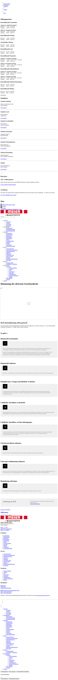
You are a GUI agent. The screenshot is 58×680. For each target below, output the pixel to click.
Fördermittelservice (10, 251)
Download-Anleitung (35, 503)
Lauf (10, 270)
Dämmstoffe (9, 238)
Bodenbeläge (9, 237)
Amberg (11, 269)
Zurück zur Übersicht (5, 509)
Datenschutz (3, 586)
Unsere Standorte (13, 268)
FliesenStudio (9, 228)
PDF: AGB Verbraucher (6, 593)
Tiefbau (8, 243)
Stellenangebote (9, 262)
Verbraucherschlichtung (6, 588)
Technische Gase (10, 255)
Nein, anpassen (12, 671)
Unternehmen (6, 653)
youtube (5, 280)
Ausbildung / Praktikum (11, 264)
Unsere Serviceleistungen (12, 250)
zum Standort (4, 107)
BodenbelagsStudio (10, 229)
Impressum (3, 585)
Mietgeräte (8, 253)
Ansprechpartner (10, 248)
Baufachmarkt (9, 234)
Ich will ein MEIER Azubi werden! (8, 195)
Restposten (8, 225)
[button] (1, 218)
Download (8, 260)
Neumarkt (11, 273)
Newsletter (8, 224)
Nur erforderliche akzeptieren (23, 671)
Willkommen (4, 512)
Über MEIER (9, 278)
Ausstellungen (6, 615)
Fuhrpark (8, 252)
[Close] (1, 677)
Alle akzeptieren (4, 671)
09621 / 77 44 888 (5, 530)
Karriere (5, 649)
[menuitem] (8, 204)
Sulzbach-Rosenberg (13, 275)
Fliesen (7, 239)
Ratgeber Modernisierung (12, 259)
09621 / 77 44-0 (4, 527)
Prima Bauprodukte (10, 246)
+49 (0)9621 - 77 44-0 (17, 209)
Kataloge (8, 257)
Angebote (8, 221)
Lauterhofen (11, 271)
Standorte (8, 266)
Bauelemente (9, 233)
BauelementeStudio (10, 230)
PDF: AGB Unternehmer (6, 591)
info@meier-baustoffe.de (6, 209)
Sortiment (5, 620)
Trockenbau (9, 244)
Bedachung (8, 236)
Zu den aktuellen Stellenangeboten (8, 184)
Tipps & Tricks (9, 256)
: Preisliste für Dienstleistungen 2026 (10, 590)
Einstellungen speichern (14, 678)
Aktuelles (5, 609)
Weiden (10, 276)
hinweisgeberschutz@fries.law (43, 595)
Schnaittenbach (12, 274)
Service (5, 635)
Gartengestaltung (10, 241)
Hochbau (8, 242)
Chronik (8, 279)
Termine (8, 223)
